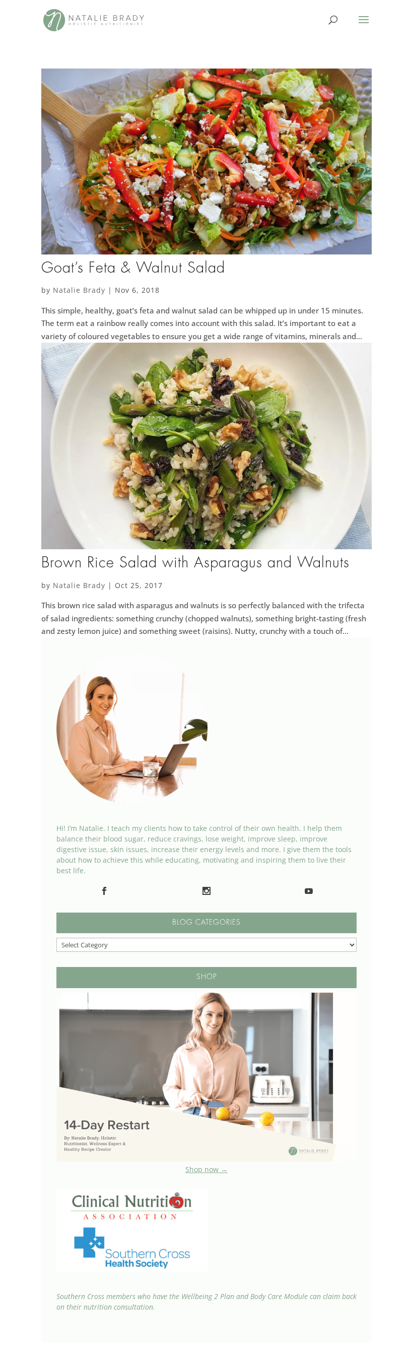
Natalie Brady (79, 290)
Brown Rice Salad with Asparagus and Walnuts (195, 563)
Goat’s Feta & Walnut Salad (133, 269)
